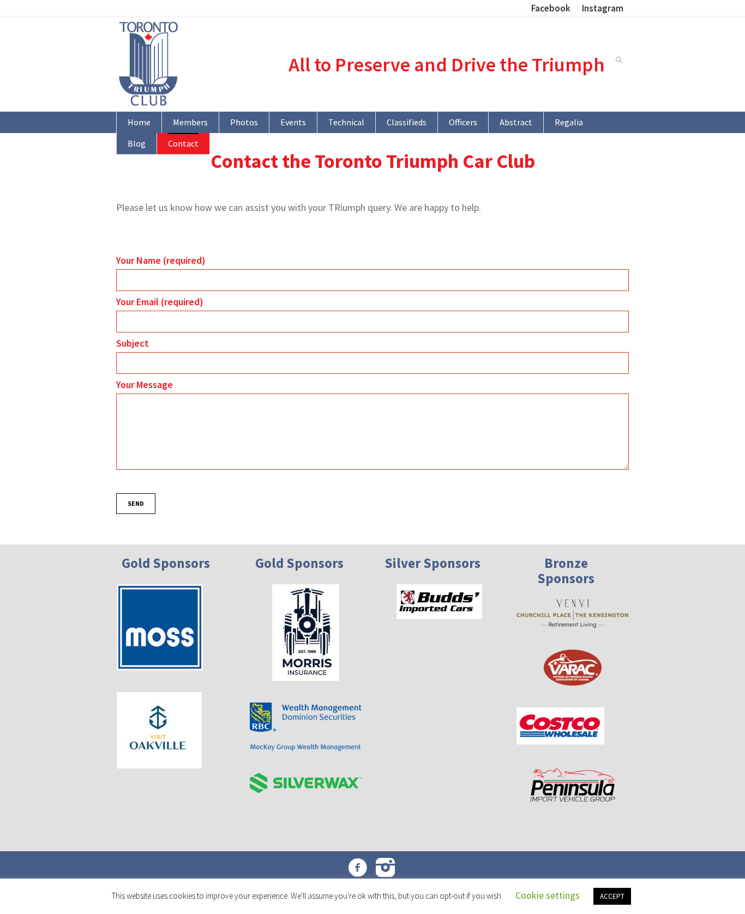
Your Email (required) (159, 301)
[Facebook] (358, 867)
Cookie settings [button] (547, 895)
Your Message (144, 384)
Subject (132, 343)
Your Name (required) (161, 260)
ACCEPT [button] (612, 896)
